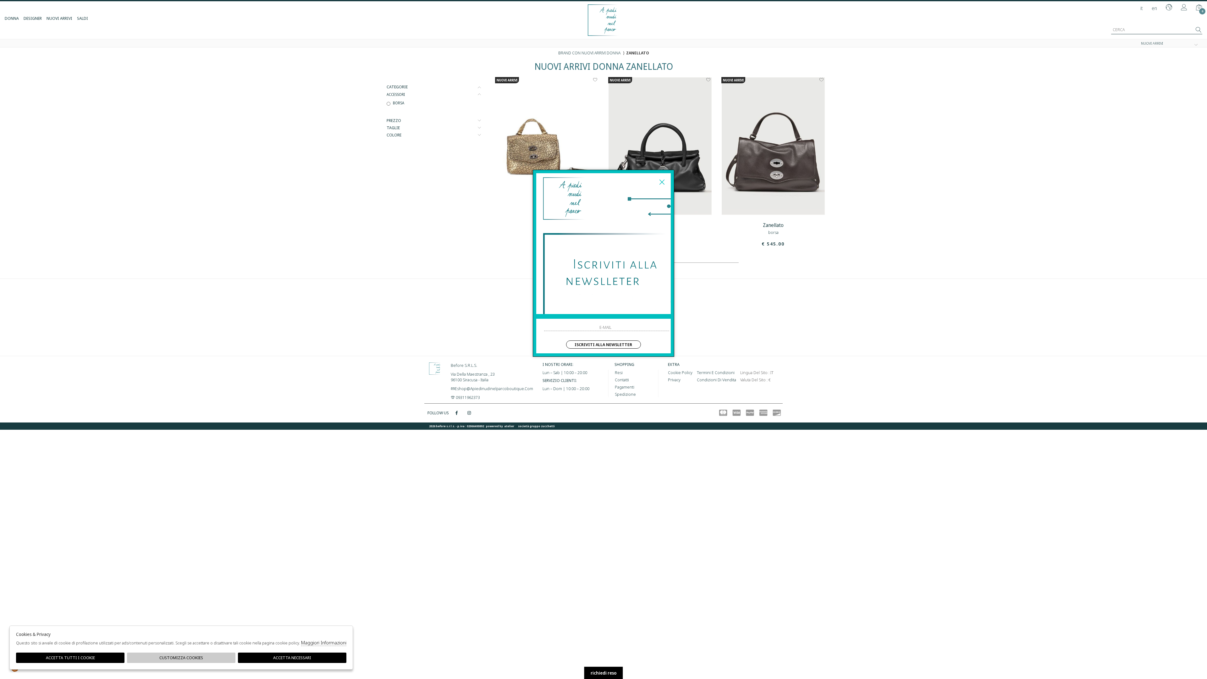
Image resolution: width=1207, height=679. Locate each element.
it (1141, 8)
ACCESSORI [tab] (396, 94)
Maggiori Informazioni (323, 642)
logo (435, 376)
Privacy (674, 380)
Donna (12, 18)
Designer (33, 18)
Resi (619, 372)
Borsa (398, 102)
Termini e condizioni (716, 372)
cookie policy (680, 372)
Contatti (622, 380)
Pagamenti (624, 387)
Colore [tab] (394, 135)
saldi (82, 18)
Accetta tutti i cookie (70, 657)
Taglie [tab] (393, 128)
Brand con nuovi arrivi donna (589, 53)
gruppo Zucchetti (542, 426)
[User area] (1184, 7)
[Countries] (1169, 7)
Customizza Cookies (181, 657)
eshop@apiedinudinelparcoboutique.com (494, 388)
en (1154, 8)
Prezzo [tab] (394, 121)
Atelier (509, 426)
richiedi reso (604, 673)
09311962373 (467, 397)
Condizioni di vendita (716, 380)
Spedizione (625, 394)
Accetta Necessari (292, 657)
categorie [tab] (397, 87)
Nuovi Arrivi (59, 18)
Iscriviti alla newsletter (603, 344)
